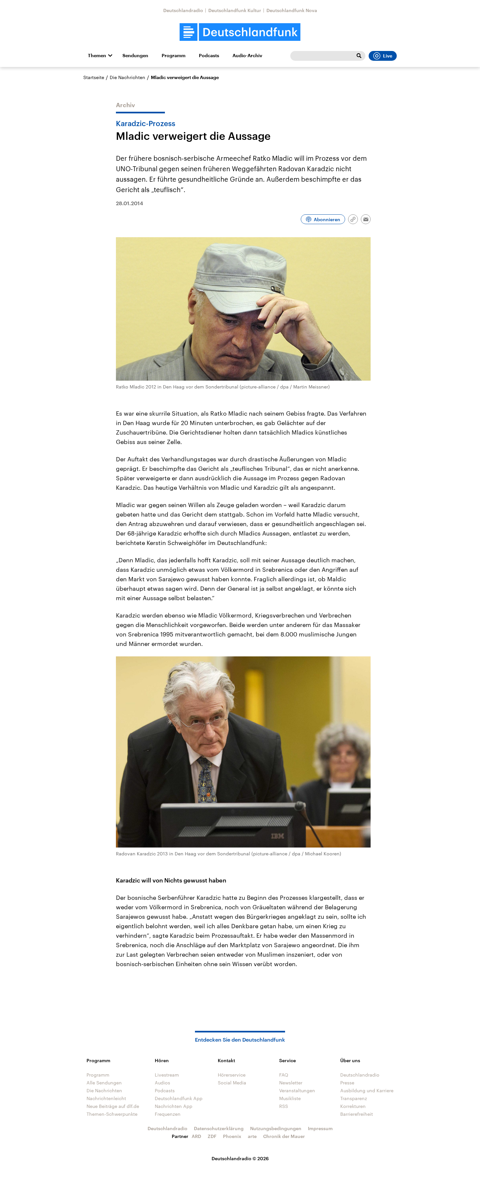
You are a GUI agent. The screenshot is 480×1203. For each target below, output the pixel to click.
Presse (347, 1082)
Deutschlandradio (183, 10)
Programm (173, 55)
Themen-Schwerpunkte (112, 1114)
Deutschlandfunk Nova (291, 10)
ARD (196, 1136)
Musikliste (290, 1098)
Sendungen (135, 55)
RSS (283, 1106)
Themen (97, 55)
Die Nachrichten (127, 77)
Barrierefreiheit (356, 1114)
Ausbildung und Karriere (366, 1090)
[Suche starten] (359, 56)
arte (252, 1136)
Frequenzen (168, 1114)
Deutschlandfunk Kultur (234, 10)
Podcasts (209, 55)
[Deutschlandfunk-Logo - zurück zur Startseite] (240, 32)
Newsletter (290, 1082)
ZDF (212, 1136)
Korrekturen (353, 1106)
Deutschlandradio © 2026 (240, 1158)
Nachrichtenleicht (106, 1098)
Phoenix (232, 1136)
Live (387, 56)
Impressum (320, 1128)
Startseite (93, 77)
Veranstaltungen (297, 1090)
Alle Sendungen (104, 1082)
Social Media (232, 1082)
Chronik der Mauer (284, 1136)
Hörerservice (232, 1075)
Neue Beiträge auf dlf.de (113, 1106)
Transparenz (353, 1098)
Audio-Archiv (247, 55)
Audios (162, 1082)
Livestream (167, 1075)
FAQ (283, 1075)
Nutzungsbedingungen (275, 1128)
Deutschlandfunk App (178, 1098)
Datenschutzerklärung (219, 1128)
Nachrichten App (173, 1106)
